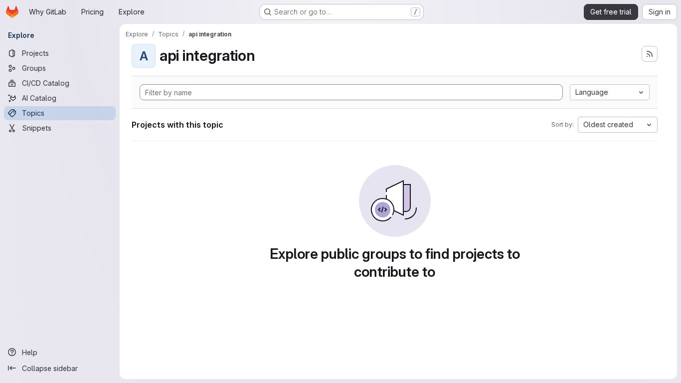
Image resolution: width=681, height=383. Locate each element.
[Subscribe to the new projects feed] (650, 54)
